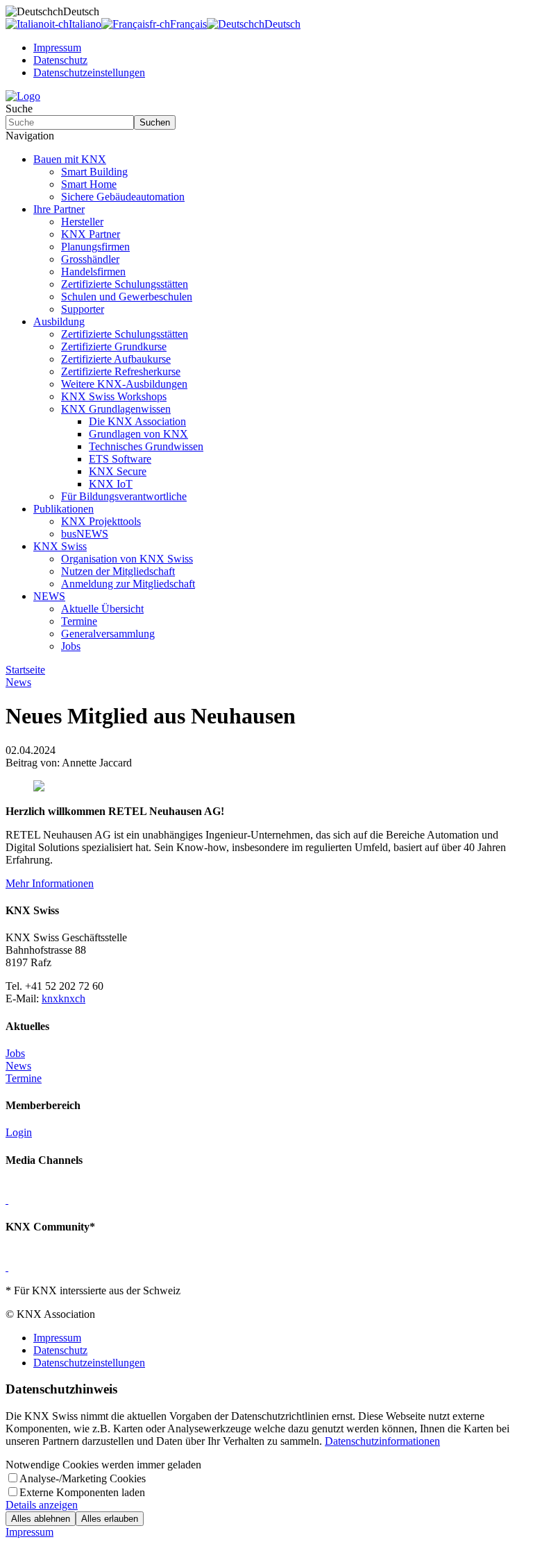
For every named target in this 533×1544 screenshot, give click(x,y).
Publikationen (63, 509)
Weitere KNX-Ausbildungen (124, 384)
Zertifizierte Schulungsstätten (124, 284)
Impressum (57, 47)
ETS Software (120, 459)
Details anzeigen (42, 1505)
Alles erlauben (109, 1518)
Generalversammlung (108, 634)
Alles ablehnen (40, 1518)
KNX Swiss (60, 546)
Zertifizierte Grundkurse (114, 346)
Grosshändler (90, 259)
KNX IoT (111, 484)
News (18, 1066)
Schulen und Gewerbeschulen (126, 296)
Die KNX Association (137, 421)
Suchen (154, 122)
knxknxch (63, 998)
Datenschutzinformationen (382, 1441)
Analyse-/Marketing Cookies (82, 1478)
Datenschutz (60, 60)
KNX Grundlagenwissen (116, 409)
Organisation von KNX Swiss (127, 559)
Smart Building (94, 172)
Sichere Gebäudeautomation (123, 197)
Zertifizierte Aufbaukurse (116, 359)
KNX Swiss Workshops (114, 396)
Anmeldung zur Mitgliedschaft (128, 584)
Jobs (71, 646)
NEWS (49, 596)
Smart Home (89, 184)
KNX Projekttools (101, 521)
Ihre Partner (59, 209)
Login (19, 1132)
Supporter (82, 309)
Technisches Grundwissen (146, 446)
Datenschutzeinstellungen (89, 72)
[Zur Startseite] (23, 96)
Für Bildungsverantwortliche (124, 496)
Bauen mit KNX (69, 159)
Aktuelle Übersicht (102, 609)
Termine (79, 621)
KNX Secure (117, 471)
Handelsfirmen (93, 271)
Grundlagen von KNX (138, 434)
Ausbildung (59, 321)
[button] (266, 136)
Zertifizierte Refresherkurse (120, 371)
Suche (19, 108)
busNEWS (84, 534)
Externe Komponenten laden (82, 1492)
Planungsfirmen (95, 246)
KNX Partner (90, 234)
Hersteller (82, 222)
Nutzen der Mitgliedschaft (118, 571)
